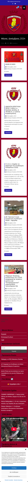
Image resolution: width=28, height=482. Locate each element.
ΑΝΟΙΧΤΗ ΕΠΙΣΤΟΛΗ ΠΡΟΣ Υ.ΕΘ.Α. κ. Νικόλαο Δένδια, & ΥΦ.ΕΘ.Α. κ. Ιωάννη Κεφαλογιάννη (12, 110)
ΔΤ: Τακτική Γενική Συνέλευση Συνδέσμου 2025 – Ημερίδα (13, 218)
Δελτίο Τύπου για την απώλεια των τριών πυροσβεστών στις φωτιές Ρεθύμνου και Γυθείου (12, 373)
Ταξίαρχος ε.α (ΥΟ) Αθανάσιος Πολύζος (12, 359)
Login (2, 340)
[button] (25, 449)
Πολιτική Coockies (9, 480)
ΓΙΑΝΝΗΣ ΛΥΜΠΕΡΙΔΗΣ (7, 394)
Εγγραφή (3, 334)
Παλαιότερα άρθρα (4, 320)
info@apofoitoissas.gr (14, 1)
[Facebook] (13, 3)
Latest (7, 71)
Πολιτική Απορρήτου (18, 480)
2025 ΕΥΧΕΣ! (10, 64)
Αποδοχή (14, 468)
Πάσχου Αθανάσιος (6, 406)
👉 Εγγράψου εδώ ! (14, 384)
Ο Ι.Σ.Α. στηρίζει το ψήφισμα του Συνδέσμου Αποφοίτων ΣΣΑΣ (14, 165)
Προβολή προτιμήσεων (14, 476)
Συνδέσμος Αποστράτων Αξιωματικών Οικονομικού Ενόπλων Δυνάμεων (12, 408)
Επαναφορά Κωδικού (7, 337)
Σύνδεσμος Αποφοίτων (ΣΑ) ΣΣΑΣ (14, 69)
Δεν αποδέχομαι (14, 472)
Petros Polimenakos (7, 401)
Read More (8, 75)
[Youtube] (15, 3)
